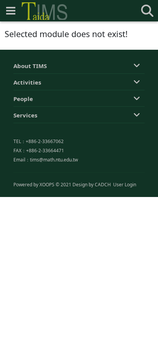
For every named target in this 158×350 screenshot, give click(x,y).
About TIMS (30, 66)
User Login (124, 184)
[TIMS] (44, 11)
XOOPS (47, 184)
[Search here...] (147, 11)
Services (25, 115)
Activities (27, 82)
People (23, 99)
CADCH (103, 184)
